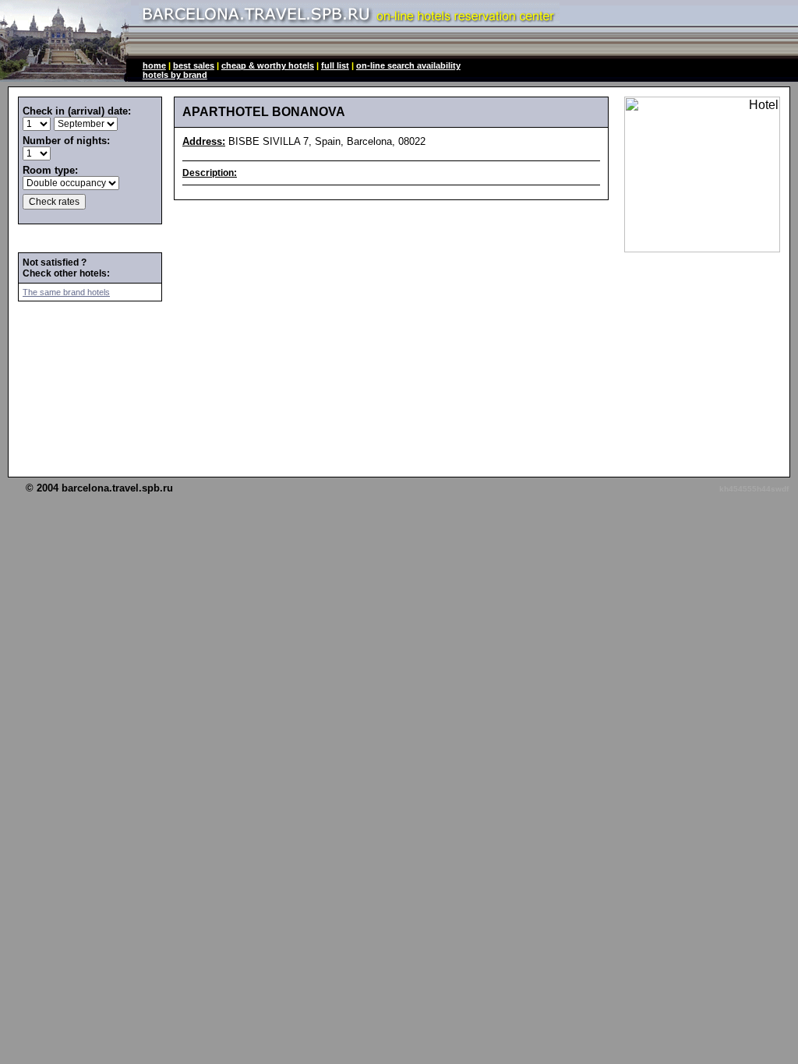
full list (335, 65)
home (154, 65)
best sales (193, 65)
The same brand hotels (66, 292)
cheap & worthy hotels (267, 65)
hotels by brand (175, 74)
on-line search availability (408, 65)
